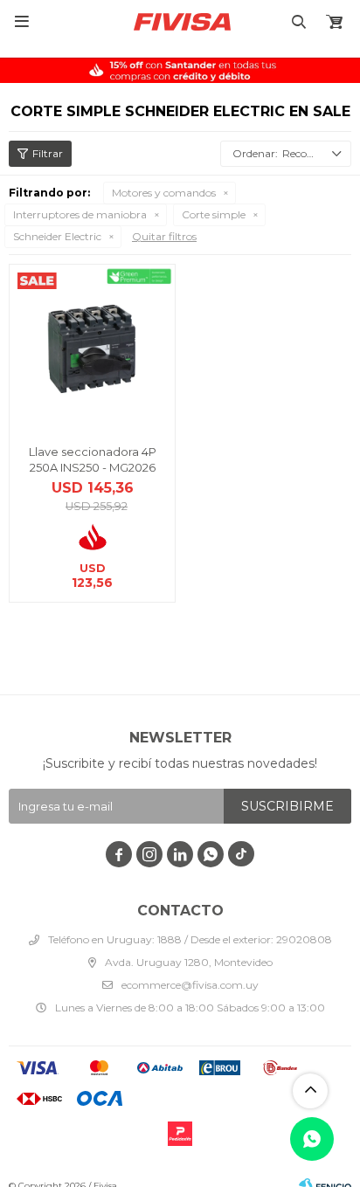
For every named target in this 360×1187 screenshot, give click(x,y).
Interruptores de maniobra (80, 214)
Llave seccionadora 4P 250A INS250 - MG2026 (92, 459)
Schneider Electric (57, 236)
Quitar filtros (164, 236)
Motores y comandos (164, 192)
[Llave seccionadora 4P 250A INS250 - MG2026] (92, 347)
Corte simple (214, 214)
